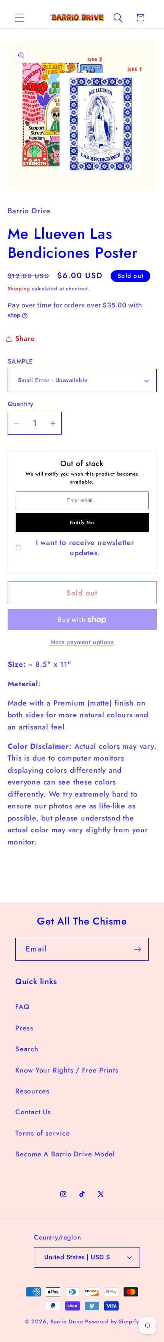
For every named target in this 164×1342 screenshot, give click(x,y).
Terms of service (42, 1133)
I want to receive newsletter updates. (85, 547)
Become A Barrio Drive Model (65, 1154)
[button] (20, 17)
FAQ (22, 1007)
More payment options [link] (82, 642)
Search (27, 1049)
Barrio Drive (67, 1321)
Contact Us (33, 1112)
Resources (32, 1091)
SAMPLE (20, 361)
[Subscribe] (137, 949)
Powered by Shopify (112, 1321)
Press (24, 1028)
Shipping (19, 288)
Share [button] (25, 338)
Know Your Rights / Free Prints (66, 1070)
